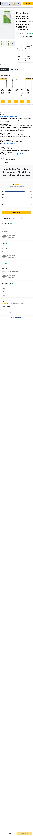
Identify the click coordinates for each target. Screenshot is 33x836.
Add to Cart (3, 98)
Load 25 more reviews (15, 317)
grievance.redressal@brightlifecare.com (17, 154)
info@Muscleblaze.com (11, 143)
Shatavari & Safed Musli (20, 226)
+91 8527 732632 (10, 152)
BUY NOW (3, 101)
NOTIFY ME (8, 833)
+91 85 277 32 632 (16, 142)
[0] (19, 3)
